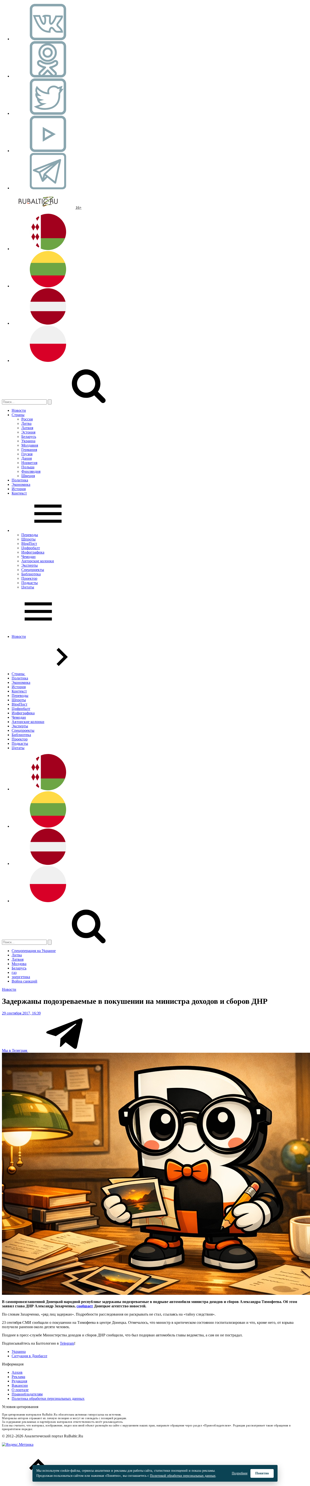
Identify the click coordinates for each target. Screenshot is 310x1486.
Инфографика (32, 552)
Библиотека (31, 574)
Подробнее (240, 1473)
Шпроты (28, 539)
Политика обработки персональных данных (48, 1398)
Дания (26, 458)
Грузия (26, 454)
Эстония (28, 432)
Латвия (27, 428)
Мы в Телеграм (15, 1050)
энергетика (21, 977)
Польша (27, 467)
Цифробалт (30, 548)
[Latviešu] (48, 323)
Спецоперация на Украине (34, 951)
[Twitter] (48, 113)
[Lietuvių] (48, 286)
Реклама (18, 1377)
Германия (29, 450)
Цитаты (27, 587)
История (19, 489)
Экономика (21, 484)
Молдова (19, 964)
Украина (28, 441)
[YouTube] (48, 151)
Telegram (67, 1343)
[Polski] (48, 360)
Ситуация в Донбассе (29, 1356)
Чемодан (28, 557)
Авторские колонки (37, 561)
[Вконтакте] (48, 39)
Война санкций (24, 981)
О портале (20, 1390)
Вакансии (20, 1385)
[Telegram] (48, 188)
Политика (20, 480)
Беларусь (28, 436)
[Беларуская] (48, 249)
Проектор (29, 578)
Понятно (262, 1473)
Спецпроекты (32, 570)
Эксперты (29, 565)
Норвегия (29, 463)
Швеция (28, 476)
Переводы (29, 535)
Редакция (19, 1381)
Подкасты (29, 583)
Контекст (19, 493)
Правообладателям (27, 1394)
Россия (27, 419)
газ (14, 972)
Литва (26, 423)
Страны (18, 415)
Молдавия (29, 445)
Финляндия (30, 471)
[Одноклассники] (48, 76)
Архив (17, 1372)
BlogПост (29, 543)
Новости (19, 410)
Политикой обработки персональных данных (183, 1476)
